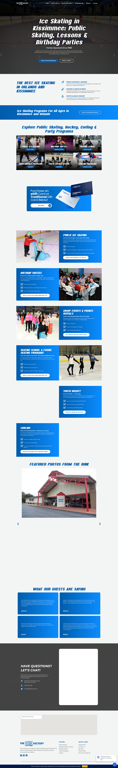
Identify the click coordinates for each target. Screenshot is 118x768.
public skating (83, 84)
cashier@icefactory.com (30, 688)
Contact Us (81, 746)
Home (47, 3)
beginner (39, 357)
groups (90, 318)
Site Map (80, 749)
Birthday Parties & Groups (66, 746)
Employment (82, 744)
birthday (32, 277)
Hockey (88, 3)
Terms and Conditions (84, 753)
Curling (95, 3)
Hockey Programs (64, 751)
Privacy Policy (82, 751)
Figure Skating (79, 3)
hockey (68, 397)
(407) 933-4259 (28, 685)
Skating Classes (63, 749)
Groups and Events (66, 3)
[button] (18, 524)
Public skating (55, 3)
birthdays (74, 91)
